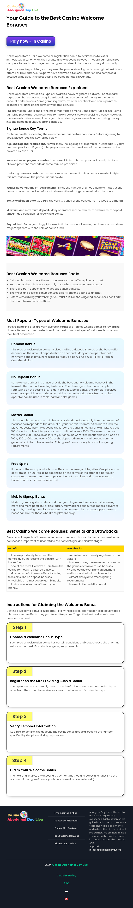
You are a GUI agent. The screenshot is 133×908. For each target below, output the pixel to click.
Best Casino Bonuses (66, 836)
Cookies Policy (66, 875)
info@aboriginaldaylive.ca (105, 849)
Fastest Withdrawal (66, 820)
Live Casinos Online (65, 813)
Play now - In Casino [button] (30, 41)
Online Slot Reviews (66, 828)
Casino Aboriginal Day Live (70, 865)
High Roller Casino (65, 843)
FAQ (66, 883)
